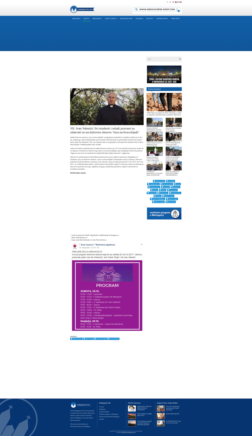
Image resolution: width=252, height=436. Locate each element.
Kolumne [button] (139, 18)
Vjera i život (175, 18)
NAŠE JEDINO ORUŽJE (172, 414)
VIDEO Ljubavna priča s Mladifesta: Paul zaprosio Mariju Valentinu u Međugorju (154, 145)
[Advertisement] (129, 36)
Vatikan (158, 196)
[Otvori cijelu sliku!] (107, 106)
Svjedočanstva (175, 193)
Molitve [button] (149, 18)
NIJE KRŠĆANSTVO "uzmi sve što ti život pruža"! (173, 422)
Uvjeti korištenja (104, 412)
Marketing (102, 409)
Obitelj (163, 190)
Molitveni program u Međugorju (108, 414)
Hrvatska (166, 187)
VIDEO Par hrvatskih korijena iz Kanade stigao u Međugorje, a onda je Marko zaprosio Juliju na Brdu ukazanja (173, 160)
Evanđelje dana (154, 184)
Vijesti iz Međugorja (158, 199)
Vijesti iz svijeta (159, 202)
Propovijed (152, 193)
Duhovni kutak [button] (161, 18)
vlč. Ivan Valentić (114, 339)
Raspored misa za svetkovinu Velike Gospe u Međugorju (153, 158)
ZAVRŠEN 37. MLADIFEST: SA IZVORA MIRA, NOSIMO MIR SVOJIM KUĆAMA (155, 174)
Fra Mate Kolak (167, 184)
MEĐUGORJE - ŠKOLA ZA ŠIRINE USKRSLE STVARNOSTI (144, 408)
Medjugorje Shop (126, 18)
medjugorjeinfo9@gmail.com (128, 432)
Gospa (178, 184)
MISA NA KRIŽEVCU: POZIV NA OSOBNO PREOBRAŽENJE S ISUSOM (172, 174)
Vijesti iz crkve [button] (110, 18)
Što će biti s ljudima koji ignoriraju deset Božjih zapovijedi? (172, 408)
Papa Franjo (173, 190)
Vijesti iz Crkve (169, 196)
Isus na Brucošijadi (101, 339)
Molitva (155, 190)
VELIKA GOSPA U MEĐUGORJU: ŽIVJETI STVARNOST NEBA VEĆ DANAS (154, 130)
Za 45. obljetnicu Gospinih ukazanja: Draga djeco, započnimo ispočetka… (144, 422)
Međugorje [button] (97, 18)
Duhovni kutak (159, 181)
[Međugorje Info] (82, 9)
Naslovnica (76, 18)
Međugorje (176, 187)
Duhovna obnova (77, 339)
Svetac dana (163, 193)
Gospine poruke (154, 187)
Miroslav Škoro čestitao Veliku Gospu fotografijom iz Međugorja (173, 130)
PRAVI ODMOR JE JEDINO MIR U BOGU (144, 414)
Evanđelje (171, 181)
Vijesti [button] (85, 18)
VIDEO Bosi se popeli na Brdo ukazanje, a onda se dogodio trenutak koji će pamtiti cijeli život (164, 114)
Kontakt (101, 419)
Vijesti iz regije (89, 339)
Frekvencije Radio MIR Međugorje (109, 417)
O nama (101, 407)
